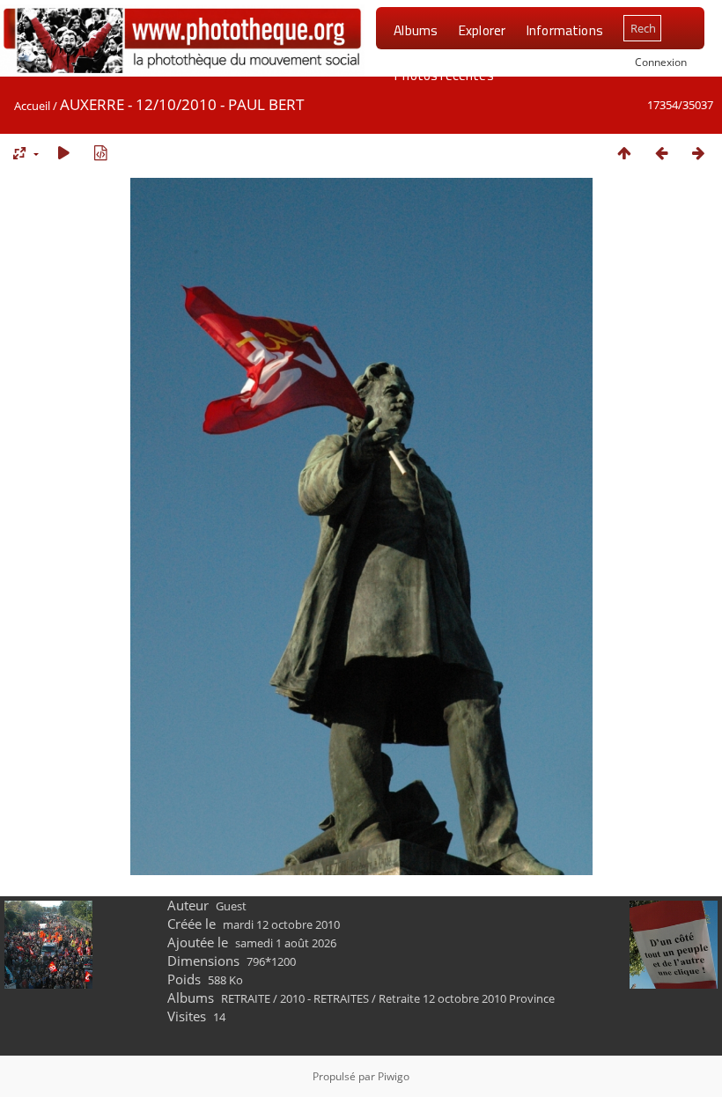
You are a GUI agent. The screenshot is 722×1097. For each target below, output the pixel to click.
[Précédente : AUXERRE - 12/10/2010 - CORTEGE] (661, 153)
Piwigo (393, 1076)
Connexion (661, 62)
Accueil (32, 106)
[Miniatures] (624, 153)
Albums (416, 29)
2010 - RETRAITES (324, 998)
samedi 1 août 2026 (285, 943)
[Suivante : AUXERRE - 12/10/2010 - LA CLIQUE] (698, 153)
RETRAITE (245, 998)
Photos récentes (443, 74)
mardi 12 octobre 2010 (281, 924)
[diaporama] (63, 153)
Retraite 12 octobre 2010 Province (467, 998)
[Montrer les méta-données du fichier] (100, 153)
